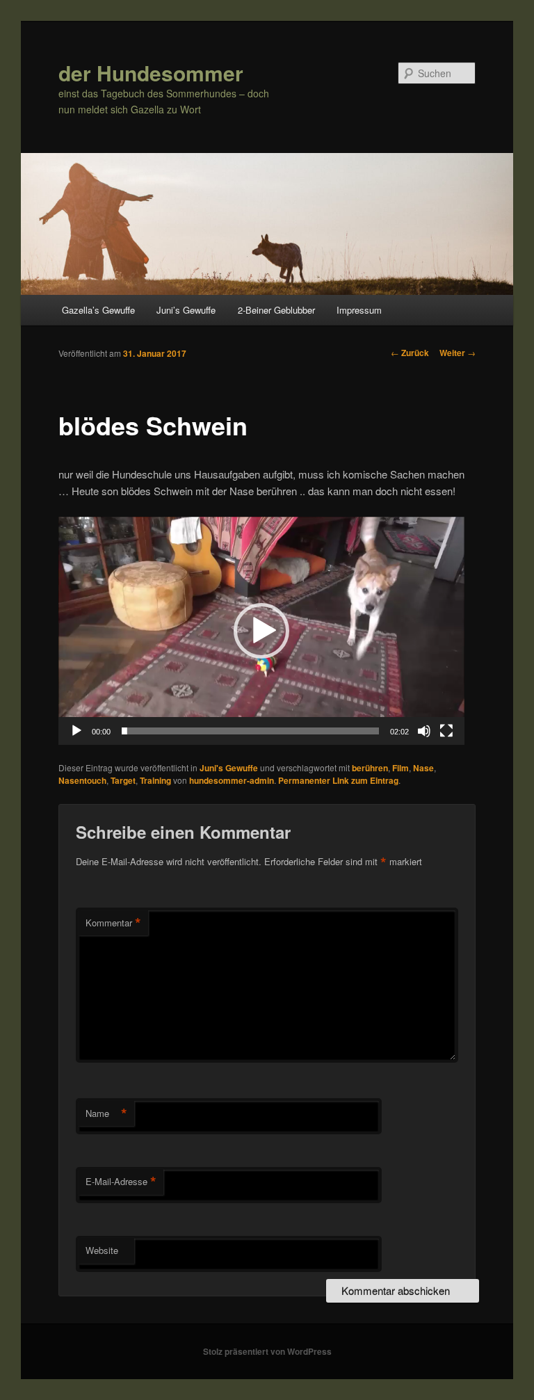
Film (400, 768)
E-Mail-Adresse (121, 1181)
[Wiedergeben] (76, 731)
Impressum (359, 309)
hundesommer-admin (231, 780)
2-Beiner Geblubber (276, 309)
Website (102, 1250)
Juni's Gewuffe (229, 768)
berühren (370, 768)
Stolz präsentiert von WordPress (267, 1351)
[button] (261, 631)
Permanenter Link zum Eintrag (338, 780)
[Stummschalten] (424, 731)
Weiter (457, 352)
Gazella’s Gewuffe (98, 309)
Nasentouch (82, 780)
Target (123, 780)
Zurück (410, 352)
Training (155, 780)
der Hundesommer (150, 73)
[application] (261, 631)
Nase (423, 768)
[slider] (250, 730)
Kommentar (113, 923)
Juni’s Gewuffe (186, 309)
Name (106, 1113)
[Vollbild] (446, 731)
